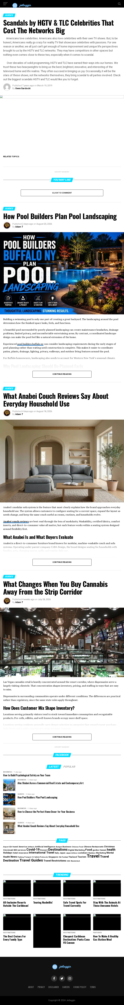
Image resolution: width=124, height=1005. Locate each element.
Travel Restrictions (55, 860)
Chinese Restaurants (93, 847)
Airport (6, 847)
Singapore (53, 857)
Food (88, 849)
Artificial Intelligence (45, 847)
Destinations (58, 849)
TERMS (93, 987)
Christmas (109, 846)
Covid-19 (33, 849)
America (23, 847)
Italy (57, 853)
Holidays (7, 853)
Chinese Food (77, 847)
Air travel (13, 847)
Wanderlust (75, 861)
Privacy (41, 987)
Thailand (73, 857)
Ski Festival (63, 857)
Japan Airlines (71, 853)
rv (33, 857)
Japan (62, 853)
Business (66, 847)
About (31, 987)
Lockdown (83, 853)
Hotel (15, 853)
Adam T (19, 227)
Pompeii (27, 857)
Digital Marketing (76, 850)
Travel (93, 856)
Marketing (101, 853)
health (111, 849)
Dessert (44, 850)
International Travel (41, 852)
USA (68, 861)
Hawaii (103, 850)
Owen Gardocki (23, 88)
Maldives (91, 853)
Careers (66, 987)
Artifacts (31, 847)
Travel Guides (31, 860)
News (14, 856)
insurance (23, 853)
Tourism (81, 857)
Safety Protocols (41, 857)
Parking (21, 857)
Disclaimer (53, 987)
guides (96, 850)
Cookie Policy (79, 987)
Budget (59, 847)
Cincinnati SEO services (14, 850)
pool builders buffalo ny (30, 344)
